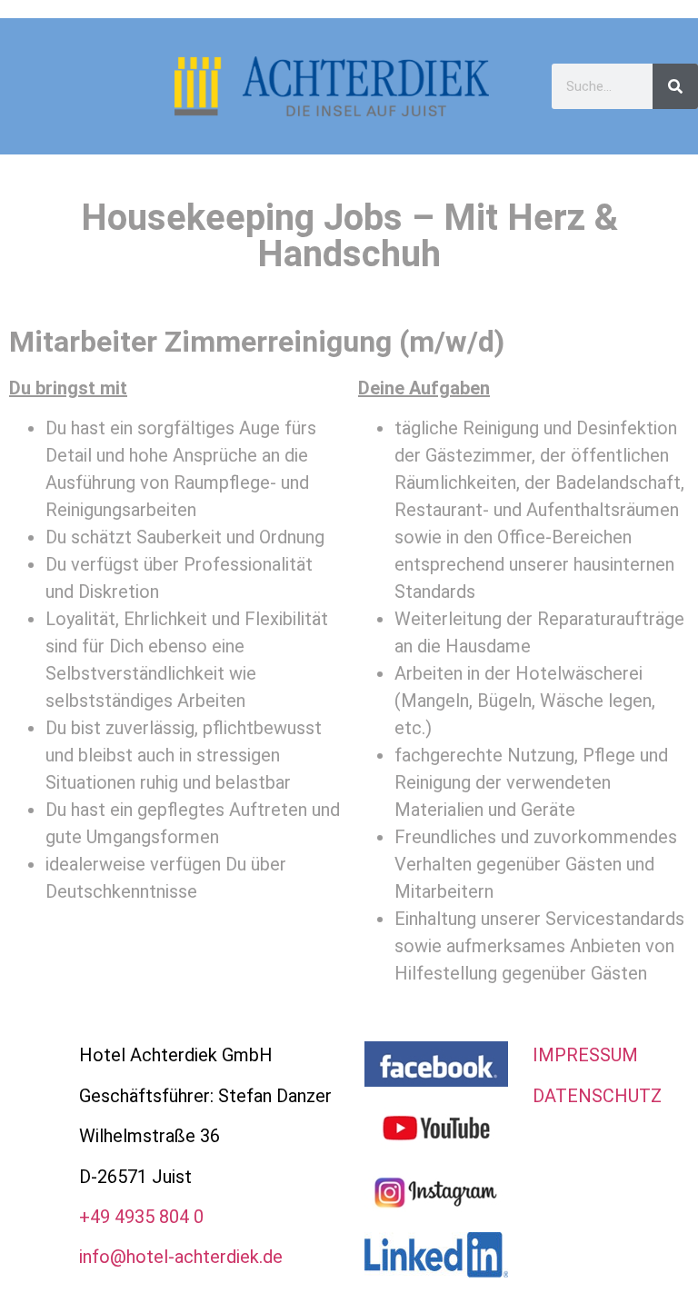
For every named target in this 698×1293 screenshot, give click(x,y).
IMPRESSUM (585, 1055)
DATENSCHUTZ (597, 1096)
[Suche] (675, 86)
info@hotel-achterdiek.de (181, 1257)
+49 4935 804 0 (141, 1217)
